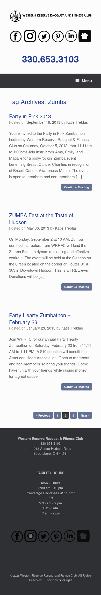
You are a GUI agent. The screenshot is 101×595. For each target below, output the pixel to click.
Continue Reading (76, 187)
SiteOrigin (65, 580)
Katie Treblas (77, 122)
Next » (85, 415)
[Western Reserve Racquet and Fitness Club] (50, 16)
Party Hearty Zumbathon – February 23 (39, 318)
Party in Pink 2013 (30, 116)
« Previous (43, 415)
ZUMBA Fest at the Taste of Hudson (41, 218)
